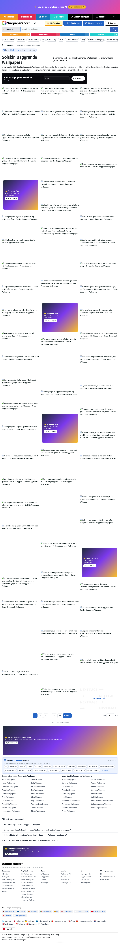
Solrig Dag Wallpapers (99, 808)
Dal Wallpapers (7, 801)
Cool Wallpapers (27, 882)
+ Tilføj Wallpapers (73, 23)
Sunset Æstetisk (66, 770)
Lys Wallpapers (67, 787)
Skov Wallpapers (37, 797)
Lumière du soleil (82, 911)
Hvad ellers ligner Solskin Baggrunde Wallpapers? (23, 825)
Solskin (30, 766)
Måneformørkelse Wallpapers (102, 801)
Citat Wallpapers (27, 894)
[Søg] (114, 29)
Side (104, 716)
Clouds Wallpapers (9, 794)
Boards (102, 17)
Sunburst (22, 766)
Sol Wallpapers (36, 779)
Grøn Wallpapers (8, 797)
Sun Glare (38, 766)
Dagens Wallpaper (8, 888)
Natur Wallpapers (8, 779)
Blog (101, 874)
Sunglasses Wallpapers (70, 804)
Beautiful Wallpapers (9, 804)
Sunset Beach (82, 766)
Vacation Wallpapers (69, 808)
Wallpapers (9, 17)
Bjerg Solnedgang (10, 770)
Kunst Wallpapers (27, 880)
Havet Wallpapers (8, 783)
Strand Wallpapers (69, 779)
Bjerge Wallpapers (38, 811)
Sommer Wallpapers (69, 783)
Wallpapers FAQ (86, 874)
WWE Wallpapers (27, 885)
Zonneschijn (68, 911)
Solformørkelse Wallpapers (101, 804)
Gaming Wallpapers (28, 888)
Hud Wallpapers (67, 797)
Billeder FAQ (85, 880)
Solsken (22, 911)
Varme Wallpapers (98, 783)
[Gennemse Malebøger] (116, 34)
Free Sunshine (93, 766)
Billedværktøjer (81, 17)
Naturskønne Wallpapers (11, 811)
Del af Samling (20, 50)
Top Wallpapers (7, 885)
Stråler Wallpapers (98, 779)
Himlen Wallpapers (9, 808)
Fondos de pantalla (85, 921)
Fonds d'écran (9, 924)
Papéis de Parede (60, 921)
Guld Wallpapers (97, 797)
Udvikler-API (104, 880)
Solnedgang (13, 766)
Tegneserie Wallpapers (39, 804)
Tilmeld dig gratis (95, 23)
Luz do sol (33, 911)
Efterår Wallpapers (38, 787)
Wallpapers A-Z (66, 874)
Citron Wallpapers (97, 787)
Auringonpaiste (21, 916)
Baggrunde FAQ (86, 877)
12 (60, 716)
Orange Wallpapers (98, 790)
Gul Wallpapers (96, 794)
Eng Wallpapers (37, 790)
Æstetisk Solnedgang (39, 770)
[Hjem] (3, 45)
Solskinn (8, 916)
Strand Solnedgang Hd (107, 766)
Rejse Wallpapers (37, 801)
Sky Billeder (17, 760)
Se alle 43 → (106, 770)
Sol (6, 766)
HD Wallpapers (26, 874)
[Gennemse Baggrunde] (58, 34)
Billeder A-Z (65, 880)
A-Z (35, 23)
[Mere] (114, 17)
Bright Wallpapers (68, 811)
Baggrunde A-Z (66, 877)
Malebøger (59, 17)
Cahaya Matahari (99, 911)
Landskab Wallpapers (10, 787)
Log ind (113, 23)
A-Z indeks (5, 874)
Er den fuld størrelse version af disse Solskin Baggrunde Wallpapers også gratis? (35, 835)
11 (54, 716)
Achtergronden (101, 921)
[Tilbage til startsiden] (16, 23)
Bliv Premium (55, 23)
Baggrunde (26, 17)
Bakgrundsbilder (44, 921)
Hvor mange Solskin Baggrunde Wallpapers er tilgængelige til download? (32, 840)
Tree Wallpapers (37, 808)
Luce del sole (46, 911)
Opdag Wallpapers (8, 880)
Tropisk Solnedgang (25, 770)
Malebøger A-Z (66, 882)
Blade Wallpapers (37, 794)
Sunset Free (47, 766)
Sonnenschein (10, 911)
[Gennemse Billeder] (87, 34)
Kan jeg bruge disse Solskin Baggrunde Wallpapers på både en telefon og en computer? (37, 830)
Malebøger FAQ (86, 882)
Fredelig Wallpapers (9, 790)
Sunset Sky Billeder (93, 770)
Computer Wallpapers (28, 900)
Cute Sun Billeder (79, 770)
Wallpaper (31, 921)
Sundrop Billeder (54, 770)
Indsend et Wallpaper (107, 877)
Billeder (43, 17)
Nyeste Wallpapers (8, 882)
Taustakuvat (45, 924)
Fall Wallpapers (36, 783)
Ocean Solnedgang (59, 766)
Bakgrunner (33, 924)
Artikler (4, 891)
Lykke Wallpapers (68, 794)
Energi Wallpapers (68, 790)
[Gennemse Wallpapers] (28, 34)
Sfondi (72, 921)
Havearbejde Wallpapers (71, 801)
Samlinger (5, 877)
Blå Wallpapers (26, 897)
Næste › (67, 716)
